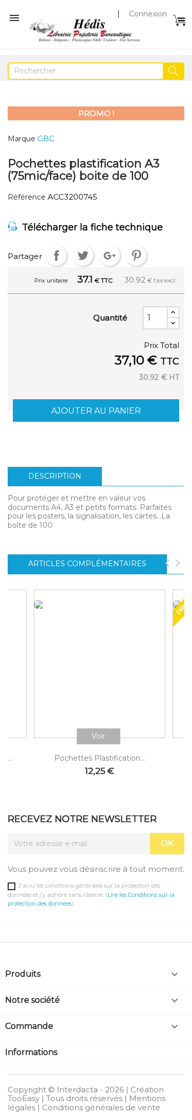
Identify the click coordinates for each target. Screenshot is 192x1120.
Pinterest (136, 255)
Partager (56, 255)
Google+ (109, 255)
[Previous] (167, 564)
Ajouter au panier (96, 411)
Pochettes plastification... (99, 758)
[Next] (177, 564)
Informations (31, 1052)
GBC (46, 138)
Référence (27, 197)
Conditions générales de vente (101, 1107)
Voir (98, 736)
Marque (21, 139)
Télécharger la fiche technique (92, 227)
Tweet (83, 255)
